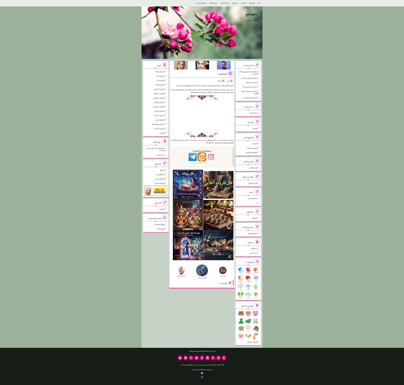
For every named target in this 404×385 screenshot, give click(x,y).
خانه (259, 2)
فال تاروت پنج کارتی (159, 102)
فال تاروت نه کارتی (159, 110)
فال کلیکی (222, 74)
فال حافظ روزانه (160, 174)
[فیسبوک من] (213, 358)
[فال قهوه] (218, 215)
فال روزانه (235, 2)
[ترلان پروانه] (202, 65)
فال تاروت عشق (218, 140)
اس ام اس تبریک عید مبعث (250, 86)
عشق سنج (251, 14)
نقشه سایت (195, 369)
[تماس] (202, 358)
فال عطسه (162, 209)
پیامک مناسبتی (224, 2)
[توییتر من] (196, 358)
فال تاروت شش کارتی (159, 106)
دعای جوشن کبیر (253, 198)
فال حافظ (252, 2)
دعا (257, 202)
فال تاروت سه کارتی (159, 93)
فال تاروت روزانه (160, 71)
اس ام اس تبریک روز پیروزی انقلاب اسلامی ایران (248, 72)
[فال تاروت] (218, 185)
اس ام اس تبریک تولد (252, 82)
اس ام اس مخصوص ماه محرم (249, 77)
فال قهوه (255, 143)
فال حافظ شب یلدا (160, 178)
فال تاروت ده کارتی (159, 115)
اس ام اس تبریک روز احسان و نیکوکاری (250, 92)
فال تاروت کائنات (160, 84)
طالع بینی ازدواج (253, 183)
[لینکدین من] (180, 358)
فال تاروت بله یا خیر (159, 128)
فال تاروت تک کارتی (159, 89)
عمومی (221, 283)
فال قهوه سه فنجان (252, 147)
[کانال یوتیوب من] (185, 358)
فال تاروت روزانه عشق (158, 124)
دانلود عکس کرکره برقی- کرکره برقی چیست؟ (157, 149)
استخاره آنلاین (213, 2)
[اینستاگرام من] (207, 358)
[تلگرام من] (218, 358)
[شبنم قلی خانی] (181, 65)
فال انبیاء (255, 128)
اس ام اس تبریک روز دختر (250, 97)
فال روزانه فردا (161, 228)
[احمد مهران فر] (224, 65)
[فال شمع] (188, 215)
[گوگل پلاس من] (191, 358)
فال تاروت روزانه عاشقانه (200, 140)
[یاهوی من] (224, 358)
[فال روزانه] (188, 185)
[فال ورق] (188, 245)
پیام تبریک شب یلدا (159, 183)
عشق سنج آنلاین (253, 233)
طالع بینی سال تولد (252, 341)
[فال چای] (218, 245)
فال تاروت (243, 2)
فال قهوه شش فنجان (252, 152)
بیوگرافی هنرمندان (159, 224)
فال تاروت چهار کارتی (159, 97)
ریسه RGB (254, 248)
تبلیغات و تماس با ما (200, 2)
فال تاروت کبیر (161, 75)
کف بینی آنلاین (254, 167)
